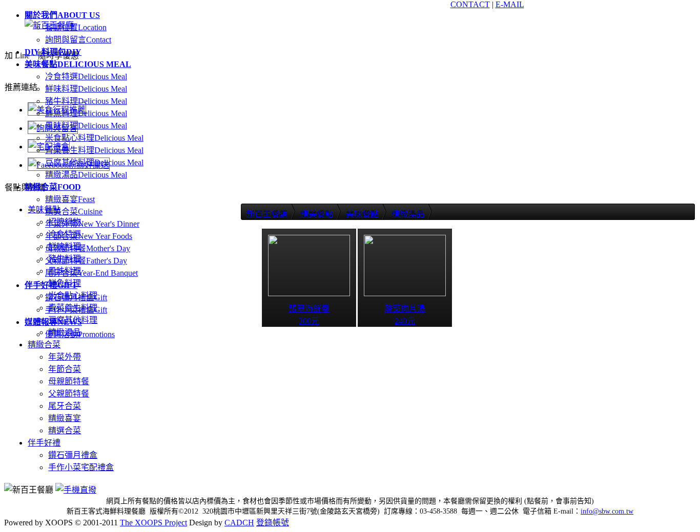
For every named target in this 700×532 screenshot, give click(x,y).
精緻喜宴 (70, 199)
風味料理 (86, 125)
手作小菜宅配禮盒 (81, 467)
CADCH (239, 522)
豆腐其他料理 (94, 162)
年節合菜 (88, 236)
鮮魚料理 (86, 113)
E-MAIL (510, 4)
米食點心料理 (94, 138)
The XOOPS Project (153, 522)
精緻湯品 (86, 174)
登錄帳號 (272, 522)
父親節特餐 (86, 260)
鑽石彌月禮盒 (76, 297)
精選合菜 (64, 430)
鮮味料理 (86, 88)
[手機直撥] (75, 489)
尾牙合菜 (91, 273)
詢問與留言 (78, 39)
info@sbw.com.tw (607, 511)
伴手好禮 (44, 442)
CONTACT (470, 4)
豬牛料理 (86, 101)
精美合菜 (73, 211)
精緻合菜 (44, 344)
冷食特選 (86, 76)
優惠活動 (80, 334)
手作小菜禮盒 (76, 309)
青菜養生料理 (94, 150)
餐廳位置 (76, 27)
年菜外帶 (92, 223)
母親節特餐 (87, 248)
